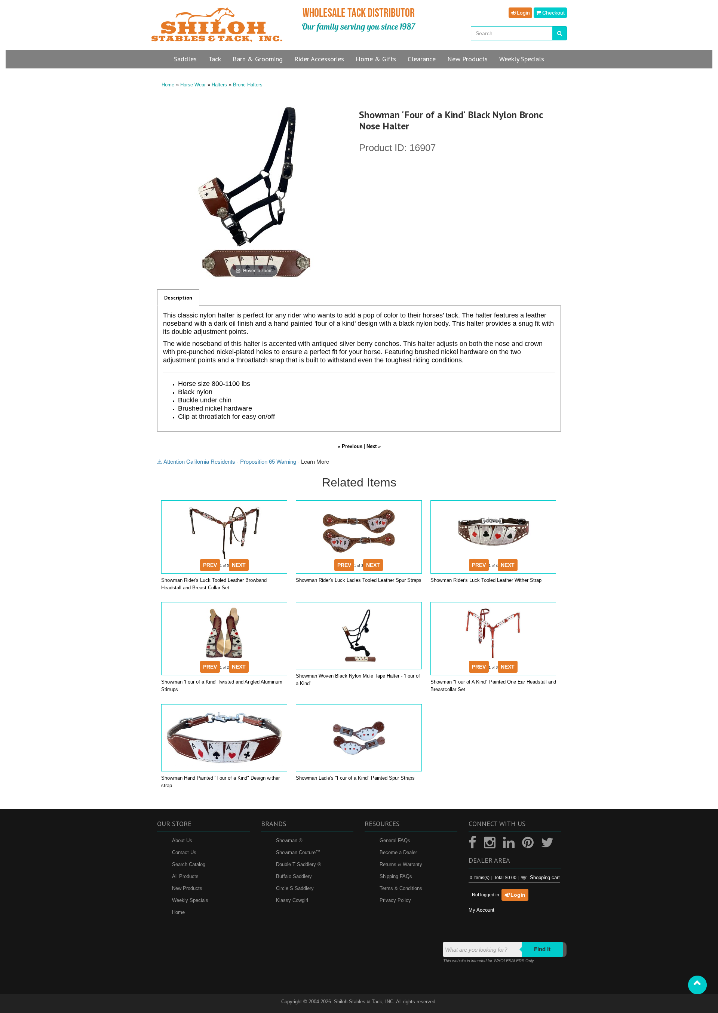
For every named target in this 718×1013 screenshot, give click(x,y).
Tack (214, 59)
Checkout (553, 12)
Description (178, 297)
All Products (185, 876)
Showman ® (289, 840)
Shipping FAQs (396, 876)
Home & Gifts (376, 59)
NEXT (239, 565)
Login (522, 12)
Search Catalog (188, 864)
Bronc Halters (248, 85)
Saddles (185, 59)
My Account (481, 910)
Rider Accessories (319, 59)
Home (168, 85)
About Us (182, 840)
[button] (697, 985)
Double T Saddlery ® (298, 864)
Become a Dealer (398, 852)
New (467, 59)
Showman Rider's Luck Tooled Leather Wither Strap (485, 580)
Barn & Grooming (258, 59)
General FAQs (395, 840)
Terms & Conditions (401, 888)
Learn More (315, 461)
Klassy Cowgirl (292, 900)
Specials (521, 59)
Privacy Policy (395, 900)
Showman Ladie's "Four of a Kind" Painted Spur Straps (355, 778)
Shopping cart (545, 877)
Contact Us (184, 852)
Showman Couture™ (298, 852)
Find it (542, 949)
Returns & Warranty (401, 864)
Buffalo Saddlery (294, 876)
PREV (210, 565)
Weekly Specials (190, 900)
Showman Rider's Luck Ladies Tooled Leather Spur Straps (358, 580)
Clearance (422, 59)
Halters (219, 85)
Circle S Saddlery (295, 888)
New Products (187, 888)
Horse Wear (193, 85)
